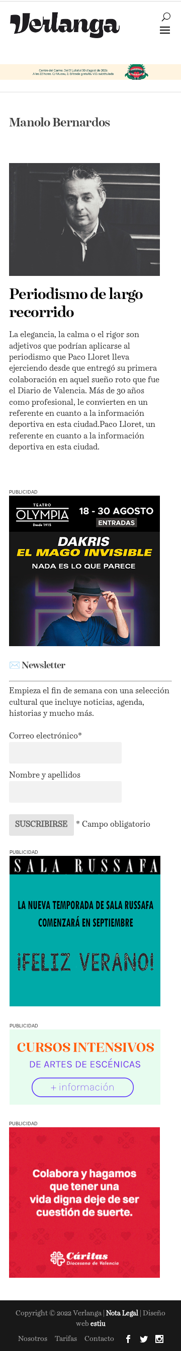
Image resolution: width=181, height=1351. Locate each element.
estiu (98, 1324)
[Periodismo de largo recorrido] (84, 219)
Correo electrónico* (45, 736)
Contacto (99, 1338)
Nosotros (32, 1338)
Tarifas (66, 1338)
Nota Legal (123, 1313)
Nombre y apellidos (44, 776)
